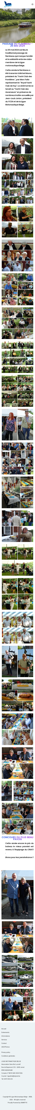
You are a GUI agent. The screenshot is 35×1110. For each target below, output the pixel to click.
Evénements (5, 1032)
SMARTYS (24, 1103)
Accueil (3, 1029)
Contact (4, 1043)
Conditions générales (8, 1056)
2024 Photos (5, 1047)
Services (4, 1040)
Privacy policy (5, 1052)
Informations (5, 1036)
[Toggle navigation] (32, 4)
